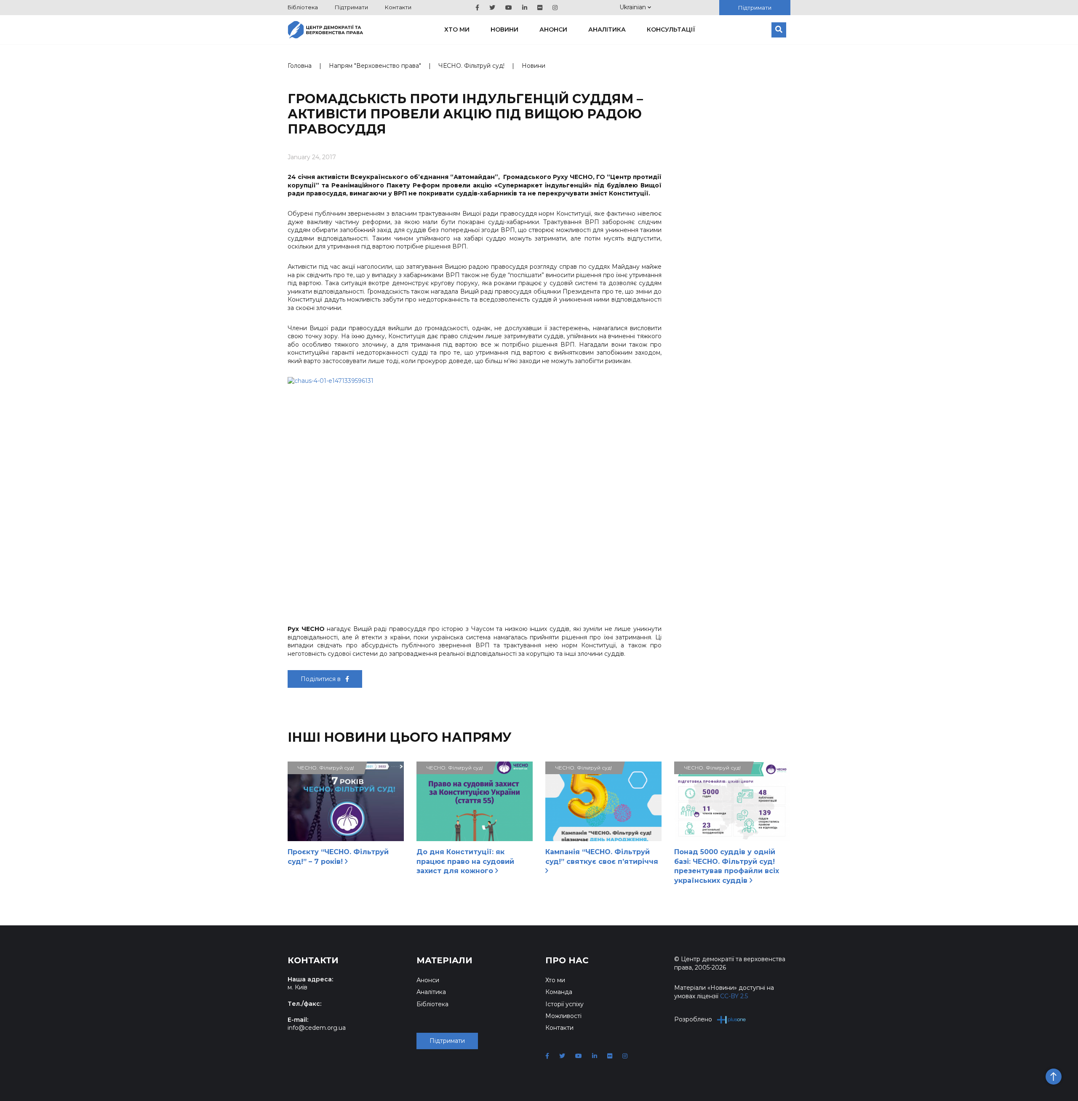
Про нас (567, 960)
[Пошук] (778, 29)
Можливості (563, 1016)
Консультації (671, 29)
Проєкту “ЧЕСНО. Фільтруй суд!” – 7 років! (338, 856)
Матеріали (444, 960)
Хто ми (457, 29)
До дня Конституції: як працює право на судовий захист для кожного (465, 861)
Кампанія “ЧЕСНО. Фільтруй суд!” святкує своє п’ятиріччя (601, 856)
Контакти (398, 7)
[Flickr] (539, 8)
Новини (504, 29)
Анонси (553, 29)
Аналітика (607, 29)
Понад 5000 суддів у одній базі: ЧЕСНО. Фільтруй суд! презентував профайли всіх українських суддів (726, 866)
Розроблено (693, 1019)
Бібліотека (303, 7)
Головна (300, 65)
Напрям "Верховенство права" (375, 65)
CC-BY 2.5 (734, 996)
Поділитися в (321, 679)
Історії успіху (564, 1004)
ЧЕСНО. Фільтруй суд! (471, 65)
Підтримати (351, 7)
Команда (558, 992)
